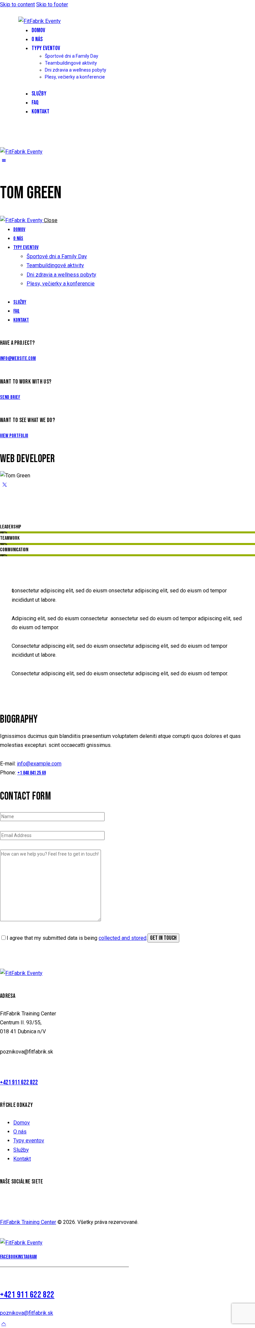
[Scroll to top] (3, 1323)
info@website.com (18, 358)
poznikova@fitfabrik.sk (26, 1313)
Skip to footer (52, 4)
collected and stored (122, 938)
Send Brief (10, 397)
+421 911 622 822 (19, 1082)
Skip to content (17, 4)
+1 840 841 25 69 (31, 773)
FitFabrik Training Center (28, 1222)
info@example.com (39, 763)
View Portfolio (14, 436)
